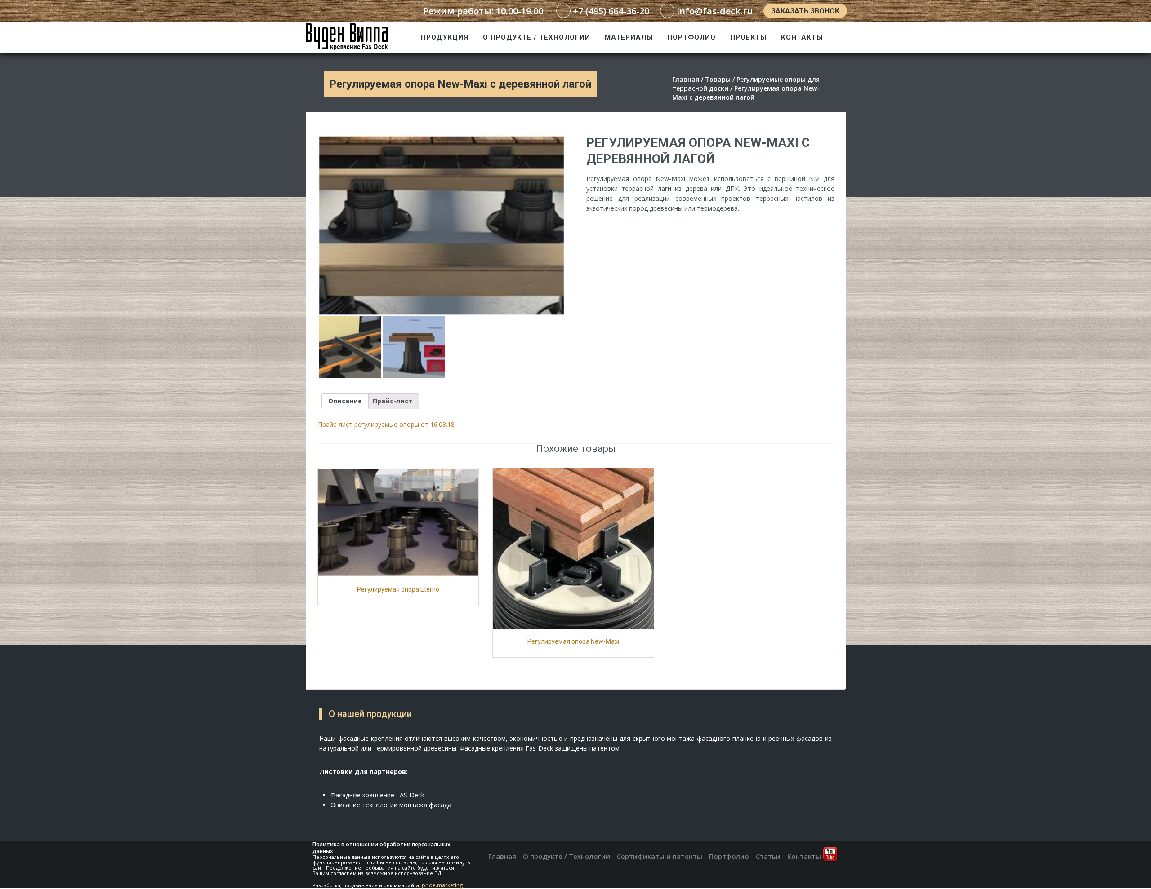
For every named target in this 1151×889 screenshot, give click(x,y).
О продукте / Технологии (536, 37)
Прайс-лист (392, 401)
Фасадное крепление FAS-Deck (377, 795)
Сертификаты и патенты (659, 856)
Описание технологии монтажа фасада (390, 805)
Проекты (748, 37)
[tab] (345, 401)
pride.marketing (442, 885)
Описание (345, 401)
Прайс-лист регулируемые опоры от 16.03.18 (386, 424)
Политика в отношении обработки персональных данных (381, 847)
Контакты (802, 37)
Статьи (768, 856)
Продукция (444, 37)
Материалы (629, 37)
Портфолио (691, 37)
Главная (502, 856)
